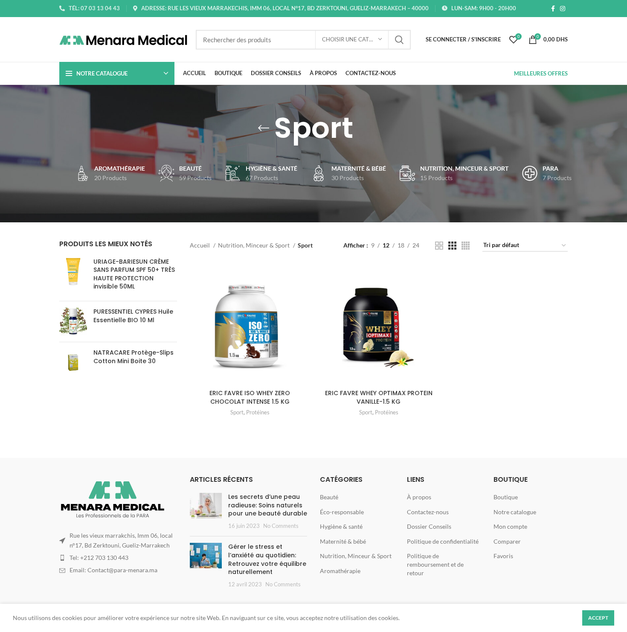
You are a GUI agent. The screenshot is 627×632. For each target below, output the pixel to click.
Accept (598, 618)
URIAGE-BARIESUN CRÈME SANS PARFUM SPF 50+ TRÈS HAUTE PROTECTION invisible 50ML (134, 274)
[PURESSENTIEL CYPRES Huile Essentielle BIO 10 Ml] (73, 321)
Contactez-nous (428, 512)
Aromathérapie (340, 570)
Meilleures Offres (541, 73)
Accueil (200, 245)
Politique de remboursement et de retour (435, 564)
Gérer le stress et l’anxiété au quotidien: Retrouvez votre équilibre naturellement (267, 559)
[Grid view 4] (466, 246)
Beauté (329, 497)
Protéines (258, 412)
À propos (419, 497)
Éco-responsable (342, 512)
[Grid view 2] (439, 246)
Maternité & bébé (343, 541)
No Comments (281, 526)
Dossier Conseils (429, 526)
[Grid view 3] (452, 246)
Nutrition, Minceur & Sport (254, 245)
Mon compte (510, 526)
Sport (237, 412)
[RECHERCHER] (399, 40)
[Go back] (263, 128)
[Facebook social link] (553, 8)
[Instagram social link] (562, 8)
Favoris (503, 555)
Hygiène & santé (341, 526)
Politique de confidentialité (443, 541)
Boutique (505, 497)
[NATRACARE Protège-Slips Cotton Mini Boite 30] (73, 362)
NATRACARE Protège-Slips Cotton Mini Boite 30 (133, 357)
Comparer (507, 541)
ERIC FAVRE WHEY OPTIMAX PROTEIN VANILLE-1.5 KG (379, 397)
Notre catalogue (514, 512)
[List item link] (118, 557)
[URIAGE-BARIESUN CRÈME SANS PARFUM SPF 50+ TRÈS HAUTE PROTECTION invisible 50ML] (73, 276)
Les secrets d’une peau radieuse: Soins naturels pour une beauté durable (267, 505)
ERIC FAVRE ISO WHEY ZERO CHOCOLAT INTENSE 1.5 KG (249, 397)
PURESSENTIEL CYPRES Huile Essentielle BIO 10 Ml (133, 316)
